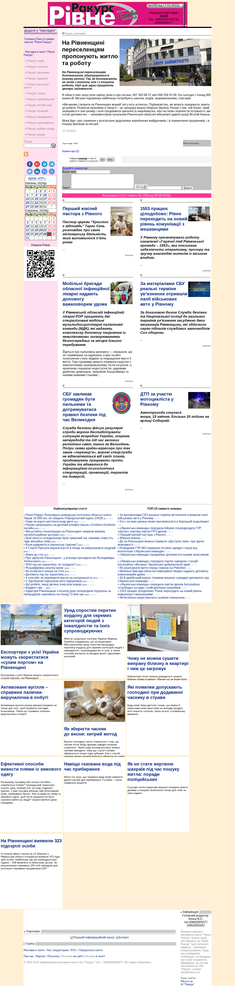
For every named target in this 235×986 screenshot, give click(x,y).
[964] (76, 522)
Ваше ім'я (69, 171)
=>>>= (129, 255)
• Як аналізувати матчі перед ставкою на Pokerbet (151, 567)
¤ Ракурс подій (34, 60)
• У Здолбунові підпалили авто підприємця (53, 581)
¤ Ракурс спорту (35, 93)
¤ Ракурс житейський (38, 105)
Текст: (66, 187)
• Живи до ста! (33, 554)
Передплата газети (91, 950)
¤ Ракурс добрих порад (40, 128)
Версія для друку (191, 143)
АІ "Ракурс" (188, 984)
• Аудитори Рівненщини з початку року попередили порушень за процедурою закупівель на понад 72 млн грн (67, 592)
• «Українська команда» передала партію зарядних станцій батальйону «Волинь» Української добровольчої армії (158, 563)
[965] (36, 528)
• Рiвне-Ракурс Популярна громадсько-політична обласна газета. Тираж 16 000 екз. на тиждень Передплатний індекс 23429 (68, 516)
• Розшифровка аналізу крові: (44, 567)
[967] (66, 575)
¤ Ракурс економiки (37, 72)
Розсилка (53, 956)
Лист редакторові (57, 950)
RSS (73, 950)
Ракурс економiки (75, 33)
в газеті (100, 956)
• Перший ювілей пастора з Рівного (142, 534)
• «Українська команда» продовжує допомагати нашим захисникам (163, 554)
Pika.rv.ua (187, 981)
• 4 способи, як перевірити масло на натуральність (58, 577)
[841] (67, 568)
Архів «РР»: (37, 178)
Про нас (29, 956)
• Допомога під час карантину (44, 574)
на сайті (78, 956)
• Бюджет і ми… (34, 587)
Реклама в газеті (34, 950)
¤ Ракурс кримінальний (39, 99)
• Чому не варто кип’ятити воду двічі (48, 521)
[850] (67, 571)
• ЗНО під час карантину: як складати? (50, 564)
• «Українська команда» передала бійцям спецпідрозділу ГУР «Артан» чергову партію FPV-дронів (159, 530)
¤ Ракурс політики (36, 66)
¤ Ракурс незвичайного (39, 122)
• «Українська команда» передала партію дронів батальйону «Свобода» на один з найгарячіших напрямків (159, 586)
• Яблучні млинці (129, 538)
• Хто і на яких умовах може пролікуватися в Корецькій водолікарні (163, 521)
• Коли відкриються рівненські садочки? (50, 544)
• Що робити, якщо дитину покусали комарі (53, 584)
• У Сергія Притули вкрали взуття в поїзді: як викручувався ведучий (70, 548)
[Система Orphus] (91, 161)
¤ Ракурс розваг (35, 134)
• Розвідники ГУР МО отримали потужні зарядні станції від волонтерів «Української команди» (157, 549)
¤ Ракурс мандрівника (39, 116)
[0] (105, 519)
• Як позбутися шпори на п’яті (44, 571)
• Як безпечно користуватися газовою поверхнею (151, 597)
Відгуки (40, 956)
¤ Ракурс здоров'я (36, 78)
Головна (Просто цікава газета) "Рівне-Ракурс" (39, 40)
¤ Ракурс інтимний (36, 110)
